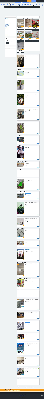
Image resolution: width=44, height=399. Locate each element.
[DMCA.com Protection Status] (42, 397)
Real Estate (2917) (6, 18)
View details (20, 29)
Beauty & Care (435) (7, 24)
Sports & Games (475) (7, 25)
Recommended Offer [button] (7, 48)
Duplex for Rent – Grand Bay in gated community (20, 39)
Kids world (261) (6, 27)
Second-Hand (36, 2)
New (22, 2)
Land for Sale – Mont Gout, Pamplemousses (20, 50)
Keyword (6, 38)
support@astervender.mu (22, 395)
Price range (7, 40)
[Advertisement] (22, 12)
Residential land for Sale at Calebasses (36, 39)
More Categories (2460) (7, 35)
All (7, 2)
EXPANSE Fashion (27, 249)
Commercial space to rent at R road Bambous (20, 27)
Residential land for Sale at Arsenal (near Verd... (28, 39)
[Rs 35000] (20, 34)
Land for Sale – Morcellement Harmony (28, 27)
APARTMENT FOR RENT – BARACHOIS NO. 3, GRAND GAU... (36, 28)
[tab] (10, 16)
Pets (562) (6, 26)
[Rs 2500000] (28, 34)
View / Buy (38, 67)
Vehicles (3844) (6, 19)
